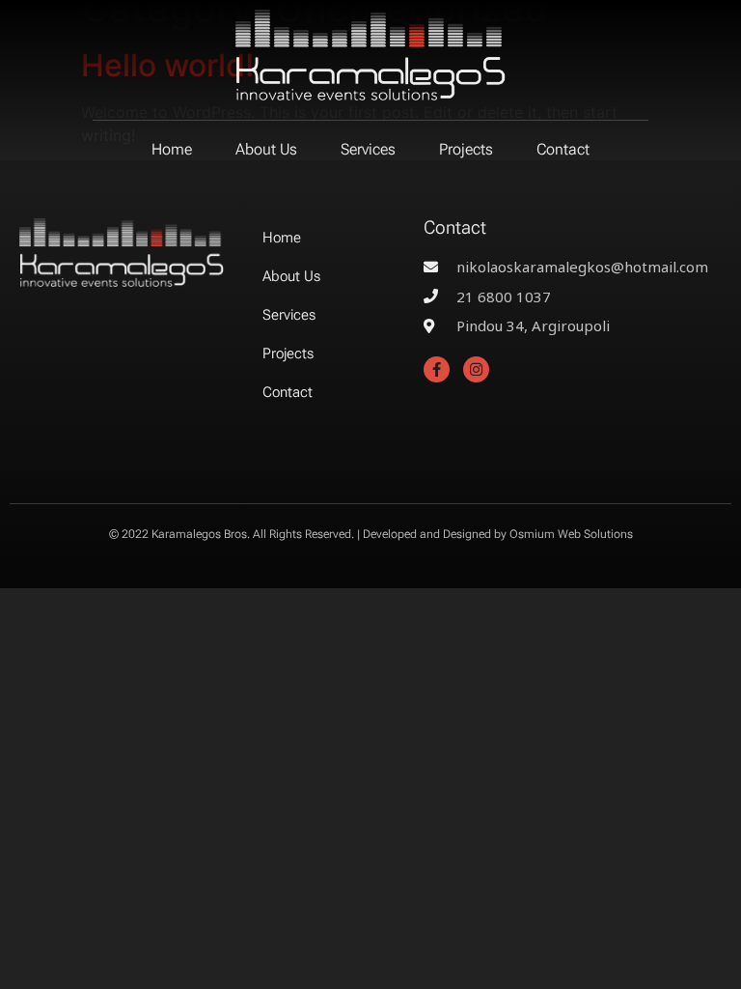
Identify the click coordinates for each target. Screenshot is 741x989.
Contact (563, 149)
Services (368, 149)
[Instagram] (476, 369)
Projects (466, 149)
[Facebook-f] (437, 369)
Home (171, 149)
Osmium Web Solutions (571, 534)
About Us (266, 149)
